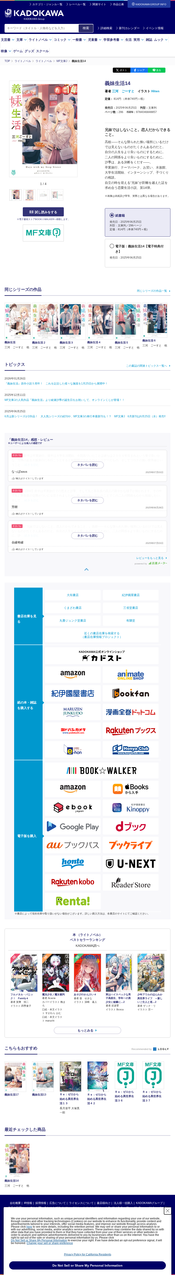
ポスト (123, 70)
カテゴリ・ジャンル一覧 (47, 4)
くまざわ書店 (73, 607)
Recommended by (141, 1049)
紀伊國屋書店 (131, 595)
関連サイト (99, 4)
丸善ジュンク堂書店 (72, 620)
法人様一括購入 (123, 1203)
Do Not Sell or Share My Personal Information (39, 1240)
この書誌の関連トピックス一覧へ (146, 365)
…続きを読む (30, 464)
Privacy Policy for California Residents (87, 1254)
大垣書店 (73, 595)
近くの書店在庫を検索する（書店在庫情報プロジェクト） (102, 635)
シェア (141, 70)
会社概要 (15, 1203)
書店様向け (104, 1203)
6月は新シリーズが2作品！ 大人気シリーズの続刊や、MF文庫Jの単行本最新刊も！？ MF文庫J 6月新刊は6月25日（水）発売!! (85, 416)
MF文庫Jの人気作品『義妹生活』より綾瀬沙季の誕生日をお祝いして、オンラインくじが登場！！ (65, 400)
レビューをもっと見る (150, 558)
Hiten (155, 91)
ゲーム (18, 51)
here (29, 1226)
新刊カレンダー (129, 28)
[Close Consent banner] (167, 1210)
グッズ (29, 51)
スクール (42, 51)
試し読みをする (46, 212)
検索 (86, 28)
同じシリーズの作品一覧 (152, 290)
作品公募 (118, 4)
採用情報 (40, 1203)
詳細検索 (106, 28)
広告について (57, 1203)
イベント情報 (155, 28)
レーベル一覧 (77, 4)
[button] (80, 195)
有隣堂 (130, 620)
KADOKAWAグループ (149, 1203)
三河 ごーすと (123, 91)
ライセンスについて (81, 1203)
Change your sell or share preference (50, 1243)
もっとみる (85, 1030)
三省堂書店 (130, 607)
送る (158, 70)
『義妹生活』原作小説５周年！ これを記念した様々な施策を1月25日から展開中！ (56, 383)
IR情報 (28, 1203)
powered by (141, 563)
